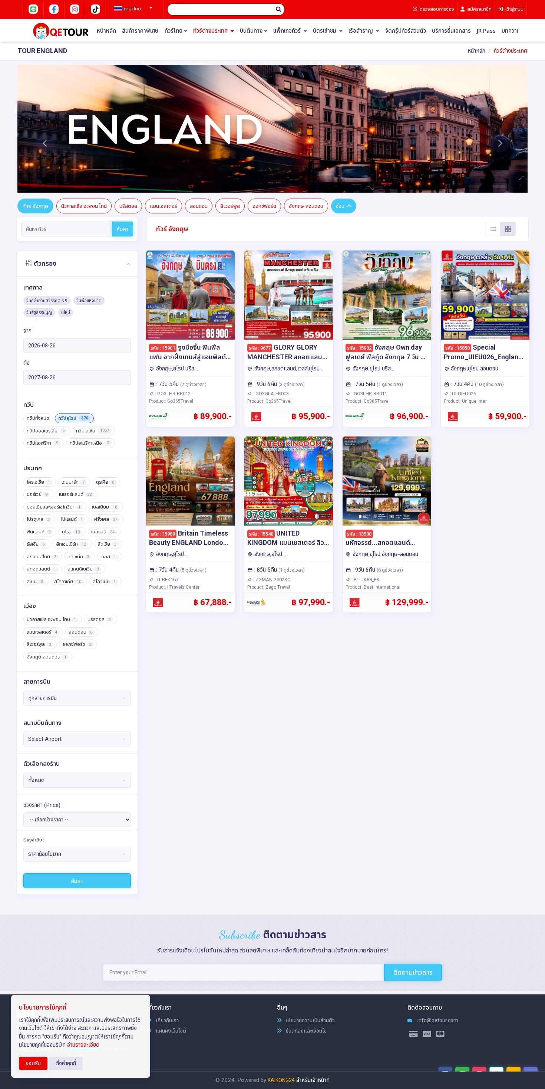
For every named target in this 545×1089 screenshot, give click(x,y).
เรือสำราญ (361, 31)
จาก (27, 330)
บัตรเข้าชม (325, 31)
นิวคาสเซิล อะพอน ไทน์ (84, 206)
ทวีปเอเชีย (92, 431)
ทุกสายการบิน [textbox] (42, 698)
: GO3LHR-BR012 (172, 393)
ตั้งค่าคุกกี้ (66, 1063)
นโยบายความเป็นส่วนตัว (310, 1020)
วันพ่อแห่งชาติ (89, 300)
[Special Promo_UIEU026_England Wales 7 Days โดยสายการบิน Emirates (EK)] (485, 295)
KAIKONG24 (281, 1080)
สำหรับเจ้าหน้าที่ (313, 1080)
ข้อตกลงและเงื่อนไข (306, 1031)
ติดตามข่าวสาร (413, 972)
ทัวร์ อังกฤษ (35, 206)
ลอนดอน (199, 206)
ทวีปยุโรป (73, 418)
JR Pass (486, 31)
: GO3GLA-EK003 (270, 393)
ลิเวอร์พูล (230, 206)
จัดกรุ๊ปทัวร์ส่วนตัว (405, 31)
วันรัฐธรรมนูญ (39, 312)
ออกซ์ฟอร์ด (264, 206)
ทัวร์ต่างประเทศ (211, 31)
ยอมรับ (33, 1063)
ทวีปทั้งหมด (38, 418)
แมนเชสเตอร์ (163, 206)
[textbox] (132, 8)
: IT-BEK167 (166, 579)
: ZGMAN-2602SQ (271, 579)
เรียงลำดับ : (33, 840)
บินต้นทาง (251, 31)
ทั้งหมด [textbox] (36, 780)
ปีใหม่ (65, 312)
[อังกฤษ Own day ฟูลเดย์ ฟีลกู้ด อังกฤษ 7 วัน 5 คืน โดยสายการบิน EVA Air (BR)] (387, 295)
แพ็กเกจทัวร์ (287, 31)
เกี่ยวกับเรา (167, 1020)
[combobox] (132, 5)
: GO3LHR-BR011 (368, 393)
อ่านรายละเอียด (83, 1044)
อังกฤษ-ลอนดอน (306, 206)
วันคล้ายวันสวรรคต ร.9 (46, 300)
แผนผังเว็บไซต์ (170, 1031)
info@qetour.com (437, 1020)
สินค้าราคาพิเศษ (140, 31)
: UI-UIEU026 (462, 393)
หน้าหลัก (106, 31)
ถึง (26, 363)
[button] (45, 129)
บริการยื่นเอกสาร (451, 31)
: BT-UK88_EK (365, 579)
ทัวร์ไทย (173, 31)
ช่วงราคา (41, 805)
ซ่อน (340, 206)
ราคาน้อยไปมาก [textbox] (44, 854)
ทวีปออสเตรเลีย (46, 431)
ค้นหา (122, 229)
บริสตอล (128, 206)
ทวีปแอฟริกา (42, 443)
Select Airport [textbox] (45, 739)
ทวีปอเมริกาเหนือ (89, 443)
